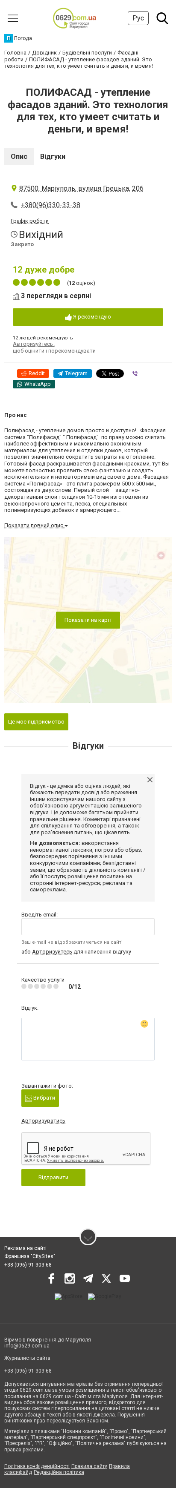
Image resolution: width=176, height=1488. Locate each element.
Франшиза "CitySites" (29, 1256)
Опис (19, 156)
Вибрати (43, 1097)
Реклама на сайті (25, 1248)
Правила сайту (89, 1466)
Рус (138, 18)
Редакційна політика (59, 1472)
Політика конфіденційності (37, 1466)
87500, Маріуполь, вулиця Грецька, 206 (81, 188)
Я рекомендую (91, 316)
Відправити (53, 1177)
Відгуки (52, 156)
